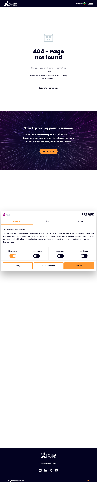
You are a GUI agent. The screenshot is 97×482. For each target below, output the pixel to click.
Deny (18, 266)
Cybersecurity (16, 481)
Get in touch (48, 151)
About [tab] (80, 221)
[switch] (36, 256)
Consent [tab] (16, 221)
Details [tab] (48, 221)
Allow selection (48, 266)
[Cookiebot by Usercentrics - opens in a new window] (84, 214)
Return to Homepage (48, 88)
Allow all (79, 266)
